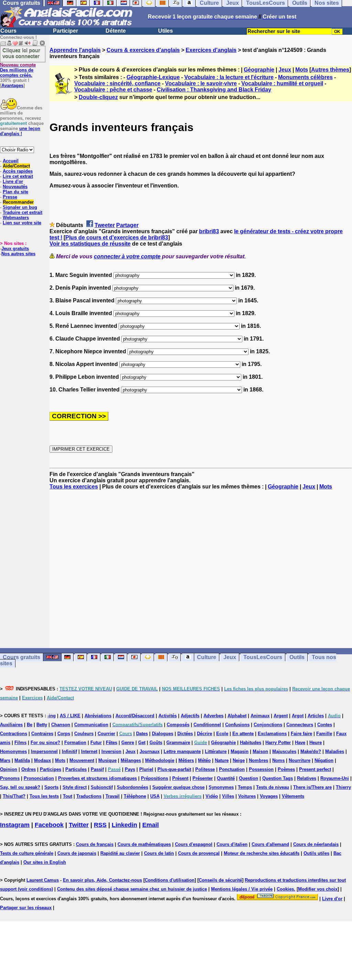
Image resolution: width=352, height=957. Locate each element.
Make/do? (310, 751)
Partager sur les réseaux (26, 907)
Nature (222, 760)
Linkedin (124, 824)
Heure (315, 742)
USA (155, 796)
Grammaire (178, 742)
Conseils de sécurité (220, 880)
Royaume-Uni (334, 778)
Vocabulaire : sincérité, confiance (117, 83)
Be (29, 724)
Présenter (202, 778)
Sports (51, 787)
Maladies (334, 751)
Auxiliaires (11, 724)
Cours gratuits (21, 657)
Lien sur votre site (22, 222)
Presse (10, 197)
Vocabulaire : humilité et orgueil (282, 83)
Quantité (226, 778)
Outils (297, 657)
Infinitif (69, 751)
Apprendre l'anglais (75, 50)
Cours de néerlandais (316, 844)
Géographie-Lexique (153, 77)
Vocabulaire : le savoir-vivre (201, 83)
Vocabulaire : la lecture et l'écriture (229, 77)
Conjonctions (268, 724)
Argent (281, 715)
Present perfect (315, 769)
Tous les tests (44, 796)
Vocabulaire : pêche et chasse (113, 90)
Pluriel (146, 769)
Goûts (156, 742)
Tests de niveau (272, 787)
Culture (206, 657)
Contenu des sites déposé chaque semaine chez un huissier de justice (132, 889)
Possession (261, 769)
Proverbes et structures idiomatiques (97, 778)
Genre (127, 742)
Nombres (258, 760)
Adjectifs (190, 715)
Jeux (284, 70)
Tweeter (105, 225)
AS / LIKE (70, 715)
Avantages (12, 85)
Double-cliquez (98, 97)
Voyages (269, 796)
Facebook (49, 824)
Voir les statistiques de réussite (90, 244)
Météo (204, 760)
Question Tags (277, 778)
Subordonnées (132, 787)
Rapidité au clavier (120, 853)
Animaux (260, 715)
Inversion (111, 751)
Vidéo (212, 796)
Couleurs (84, 733)
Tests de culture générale (26, 853)
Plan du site (15, 191)
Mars (5, 760)
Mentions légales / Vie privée (242, 889)
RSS (100, 824)
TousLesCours (262, 657)
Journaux (150, 751)
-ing (51, 715)
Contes (324, 724)
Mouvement (81, 760)
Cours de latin (159, 853)
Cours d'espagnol (193, 844)
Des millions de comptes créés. (18, 70)
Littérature (216, 751)
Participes (50, 769)
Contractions (13, 733)
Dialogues (162, 733)
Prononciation (39, 778)
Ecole (222, 733)
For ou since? (45, 742)
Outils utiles (316, 853)
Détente (116, 31)
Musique (107, 760)
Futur (96, 742)
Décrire (204, 733)
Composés (178, 724)
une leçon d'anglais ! (20, 131)
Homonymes (13, 751)
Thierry (343, 787)
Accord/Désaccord (135, 715)
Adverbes (213, 715)
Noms (278, 760)
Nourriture (299, 760)
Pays (130, 769)
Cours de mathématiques (144, 844)
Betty (41, 724)
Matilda (22, 760)
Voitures (247, 796)
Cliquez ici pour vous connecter (21, 53)
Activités (167, 715)
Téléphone (135, 796)
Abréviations (98, 715)
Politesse (205, 769)
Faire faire (301, 733)
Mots (301, 70)
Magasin (240, 751)
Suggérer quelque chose (178, 787)
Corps (63, 733)
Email (150, 824)
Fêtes (111, 742)
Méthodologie (159, 760)
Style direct (75, 787)
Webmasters (16, 217)
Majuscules (284, 751)
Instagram (15, 824)
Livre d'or (13, 181)
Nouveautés (15, 186)
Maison (260, 751)
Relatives (306, 778)
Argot (298, 715)
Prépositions (154, 778)
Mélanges (131, 760)
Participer (65, 31)
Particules (76, 769)
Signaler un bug (20, 207)
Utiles (165, 31)
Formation (75, 742)
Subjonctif (102, 787)
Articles (316, 715)
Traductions (88, 796)
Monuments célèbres (305, 77)
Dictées (185, 733)
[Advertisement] (201, 569)
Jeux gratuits (15, 248)
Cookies (285, 889)
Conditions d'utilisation (170, 880)
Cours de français (94, 844)
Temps (245, 787)
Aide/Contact (16, 166)
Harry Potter (278, 742)
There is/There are (312, 787)
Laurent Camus (42, 880)
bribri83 (209, 231)
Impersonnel (44, 751)
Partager (127, 225)
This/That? (14, 796)
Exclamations (272, 733)
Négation (324, 760)
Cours (8, 31)
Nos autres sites (18, 253)
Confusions (237, 724)
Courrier (106, 733)
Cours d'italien (232, 844)
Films (20, 742)
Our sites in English (44, 862)
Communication (91, 724)
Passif (97, 769)
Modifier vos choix (318, 889)
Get (141, 742)
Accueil (11, 160)
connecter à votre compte (127, 256)
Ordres (28, 769)
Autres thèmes (330, 70)
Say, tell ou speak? (20, 787)
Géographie (259, 70)
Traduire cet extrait (22, 212)
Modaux (42, 760)
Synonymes (221, 787)
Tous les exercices (74, 487)
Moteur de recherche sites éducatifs (261, 853)
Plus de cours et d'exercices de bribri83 (116, 237)
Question (248, 778)
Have (300, 742)
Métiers (186, 760)
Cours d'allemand (270, 844)
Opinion (8, 769)
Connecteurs (299, 724)
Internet (89, 751)
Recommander (18, 202)
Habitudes (250, 742)
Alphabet (237, 715)
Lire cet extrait (18, 176)
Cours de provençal (199, 853)
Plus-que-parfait (174, 769)
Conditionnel (207, 724)
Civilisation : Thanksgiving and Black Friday (214, 90)
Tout (67, 796)
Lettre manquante (182, 751)
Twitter (79, 824)
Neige (239, 760)
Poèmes (286, 769)
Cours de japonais (76, 853)
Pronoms (10, 778)
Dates (142, 733)
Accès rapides (18, 171)
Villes (228, 796)
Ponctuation (232, 769)
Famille (324, 733)
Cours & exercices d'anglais (143, 50)
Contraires (42, 733)
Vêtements (293, 796)
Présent (180, 778)
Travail (113, 796)
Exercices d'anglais (211, 50)
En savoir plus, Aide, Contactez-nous (102, 880)
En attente (243, 733)
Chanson (60, 724)
